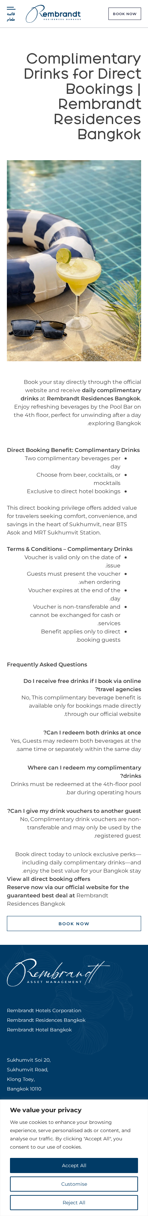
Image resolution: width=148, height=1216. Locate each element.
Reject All (74, 1202)
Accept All (74, 1165)
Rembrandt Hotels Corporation (44, 1010)
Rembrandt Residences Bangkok (93, 398)
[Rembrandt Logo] (53, 14)
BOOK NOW (125, 13)
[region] (74, 1157)
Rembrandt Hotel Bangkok (39, 1029)
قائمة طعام (11, 16)
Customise (74, 1184)
